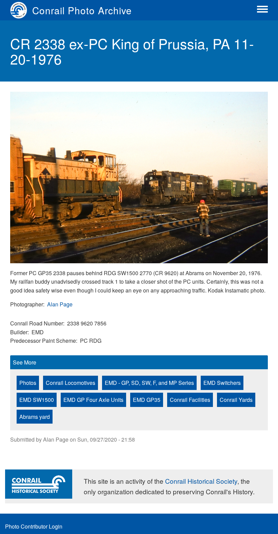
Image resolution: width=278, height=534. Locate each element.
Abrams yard (34, 417)
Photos (27, 383)
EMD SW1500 (36, 400)
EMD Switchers (222, 383)
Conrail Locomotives (70, 383)
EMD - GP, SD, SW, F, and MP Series (149, 383)
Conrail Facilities (190, 400)
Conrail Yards (236, 400)
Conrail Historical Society (201, 480)
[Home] (21, 10)
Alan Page (60, 304)
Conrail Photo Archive (82, 10)
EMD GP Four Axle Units (93, 400)
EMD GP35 (146, 400)
